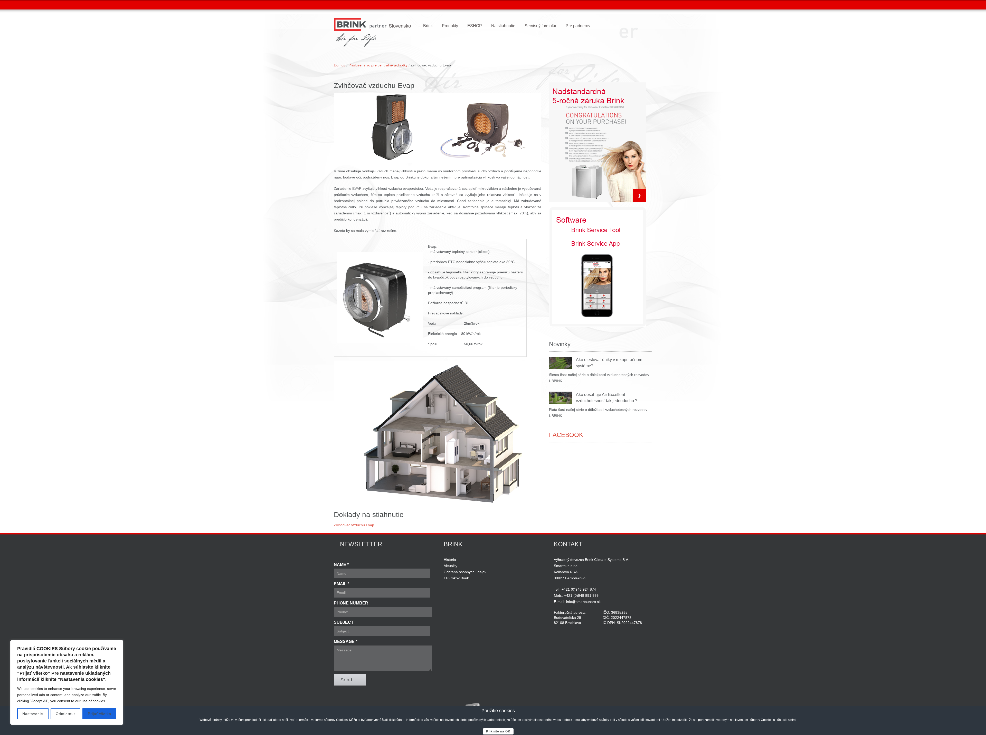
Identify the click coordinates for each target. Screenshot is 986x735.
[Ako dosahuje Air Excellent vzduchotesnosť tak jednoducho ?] (560, 398)
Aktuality (450, 566)
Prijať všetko (99, 714)
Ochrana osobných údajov (465, 572)
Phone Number (351, 603)
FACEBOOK (566, 434)
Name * (341, 564)
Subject (344, 622)
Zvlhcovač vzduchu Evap (354, 525)
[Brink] (372, 32)
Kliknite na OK (498, 731)
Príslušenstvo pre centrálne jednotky (378, 65)
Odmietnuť (65, 714)
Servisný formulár (540, 26)
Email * (341, 584)
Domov (339, 65)
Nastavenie (32, 714)
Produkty (450, 26)
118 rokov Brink (456, 578)
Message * (345, 641)
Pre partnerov (578, 26)
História (450, 560)
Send (346, 679)
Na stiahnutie (503, 26)
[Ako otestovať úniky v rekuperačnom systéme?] (560, 363)
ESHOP (474, 26)
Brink (428, 26)
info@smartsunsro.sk (583, 602)
